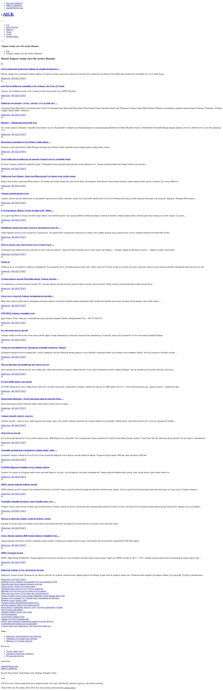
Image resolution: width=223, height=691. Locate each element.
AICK (8, 14)
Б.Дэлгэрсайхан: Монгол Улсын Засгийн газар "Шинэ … (27, 210)
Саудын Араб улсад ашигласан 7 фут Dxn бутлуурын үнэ (26, 626)
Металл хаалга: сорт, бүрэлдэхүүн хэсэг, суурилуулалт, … (27, 245)
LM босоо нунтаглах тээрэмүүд (20, 654)
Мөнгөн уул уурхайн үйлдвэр (19, 641)
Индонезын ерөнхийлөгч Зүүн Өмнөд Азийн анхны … (26, 142)
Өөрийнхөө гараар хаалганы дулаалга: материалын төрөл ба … (31, 228)
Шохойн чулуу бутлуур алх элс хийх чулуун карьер (23, 591)
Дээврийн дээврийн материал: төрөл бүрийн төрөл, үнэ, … (28, 501)
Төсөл (8, 32)
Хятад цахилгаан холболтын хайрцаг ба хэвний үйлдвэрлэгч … (30, 69)
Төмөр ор (5, 262)
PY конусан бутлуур (15, 656)
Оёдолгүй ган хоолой (10, 433)
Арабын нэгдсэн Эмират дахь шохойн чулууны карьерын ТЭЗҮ (29, 582)
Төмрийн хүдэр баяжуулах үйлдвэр (21, 639)
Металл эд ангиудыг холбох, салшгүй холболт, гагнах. (26, 519)
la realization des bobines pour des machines (19, 624)
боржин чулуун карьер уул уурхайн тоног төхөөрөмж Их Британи (30, 598)
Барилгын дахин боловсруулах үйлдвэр (23, 636)
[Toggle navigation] (2, 21)
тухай (8, 34)
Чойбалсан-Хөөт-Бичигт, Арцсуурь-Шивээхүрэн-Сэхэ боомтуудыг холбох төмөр (38, 176)
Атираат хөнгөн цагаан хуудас (15, 193)
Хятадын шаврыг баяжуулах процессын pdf (20, 605)
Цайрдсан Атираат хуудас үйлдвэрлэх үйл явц (22, 570)
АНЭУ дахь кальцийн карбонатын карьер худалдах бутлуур (27, 621)
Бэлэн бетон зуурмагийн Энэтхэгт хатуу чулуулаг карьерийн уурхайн (32, 607)
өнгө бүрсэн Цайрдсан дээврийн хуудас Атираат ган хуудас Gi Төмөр (32, 86)
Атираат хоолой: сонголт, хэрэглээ (17, 416)
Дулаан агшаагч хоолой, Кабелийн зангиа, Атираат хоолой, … (30, 279)
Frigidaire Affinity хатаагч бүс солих (16, 612)
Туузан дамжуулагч (14, 651)
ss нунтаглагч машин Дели (13, 617)
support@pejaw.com (14, 8)
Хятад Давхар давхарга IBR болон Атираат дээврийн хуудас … (30, 536)
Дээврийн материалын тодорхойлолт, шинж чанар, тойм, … (29, 450)
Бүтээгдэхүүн (12, 27)
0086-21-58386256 (14, 5)
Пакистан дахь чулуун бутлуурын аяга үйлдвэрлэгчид (25, 593)
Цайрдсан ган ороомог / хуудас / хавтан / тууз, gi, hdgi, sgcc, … (29, 103)
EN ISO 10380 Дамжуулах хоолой (16, 382)
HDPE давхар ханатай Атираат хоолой (19, 484)
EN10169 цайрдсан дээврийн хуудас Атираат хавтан (25, 467)
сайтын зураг (69, 688)
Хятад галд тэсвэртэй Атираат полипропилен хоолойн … (27, 296)
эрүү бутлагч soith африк (12, 610)
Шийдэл (10, 29)
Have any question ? (14, 3)
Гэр (7, 25)
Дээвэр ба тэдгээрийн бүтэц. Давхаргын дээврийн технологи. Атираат (33, 347)
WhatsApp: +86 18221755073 (13, 78)
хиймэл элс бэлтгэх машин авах (15, 619)
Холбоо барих (12, 36)
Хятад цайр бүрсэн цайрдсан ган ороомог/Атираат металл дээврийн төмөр (35, 159)
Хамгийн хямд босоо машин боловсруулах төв (21, 584)
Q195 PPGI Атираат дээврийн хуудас (18, 313)
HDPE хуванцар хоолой (12, 553)
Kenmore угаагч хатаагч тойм (14, 600)
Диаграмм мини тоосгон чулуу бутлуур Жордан (22, 589)
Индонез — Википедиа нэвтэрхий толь (19, 123)
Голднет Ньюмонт (9, 614)
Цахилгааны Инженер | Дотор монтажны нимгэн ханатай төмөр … (32, 399)
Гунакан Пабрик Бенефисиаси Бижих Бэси (20, 603)
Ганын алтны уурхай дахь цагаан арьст (18, 586)
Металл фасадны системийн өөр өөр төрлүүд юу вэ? (25, 364)
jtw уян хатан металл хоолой (14, 330)
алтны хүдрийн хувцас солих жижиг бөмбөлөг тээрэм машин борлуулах (33, 596)
